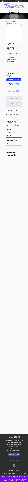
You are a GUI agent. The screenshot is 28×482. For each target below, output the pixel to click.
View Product (14, 200)
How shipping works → (14, 480)
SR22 (17, 91)
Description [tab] (14, 98)
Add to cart (14, 80)
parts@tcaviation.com (21, 1)
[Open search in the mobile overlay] (14, 10)
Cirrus (13, 91)
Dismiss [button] (22, 480)
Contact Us (14, 454)
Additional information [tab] (14, 104)
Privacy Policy (14, 470)
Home (7, 21)
